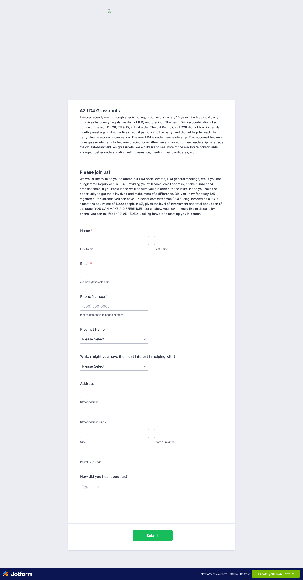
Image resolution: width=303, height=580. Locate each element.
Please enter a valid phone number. (101, 314)
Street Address (89, 402)
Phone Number (94, 296)
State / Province (165, 442)
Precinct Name (92, 329)
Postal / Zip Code (90, 462)
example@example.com (94, 282)
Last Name (161, 249)
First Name (86, 249)
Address (87, 383)
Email (86, 263)
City (82, 442)
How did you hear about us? (104, 476)
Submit (153, 535)
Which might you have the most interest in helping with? (127, 356)
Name (86, 230)
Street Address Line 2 (93, 422)
